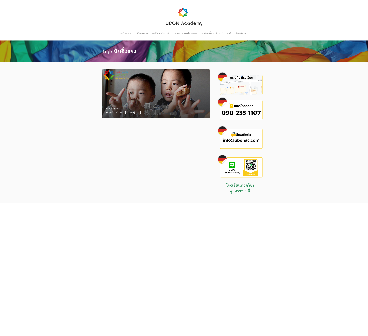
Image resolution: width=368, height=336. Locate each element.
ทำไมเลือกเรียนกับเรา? (216, 33)
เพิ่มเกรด (142, 33)
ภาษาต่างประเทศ (186, 33)
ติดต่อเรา (242, 33)
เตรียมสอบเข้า (161, 33)
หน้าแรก (126, 33)
